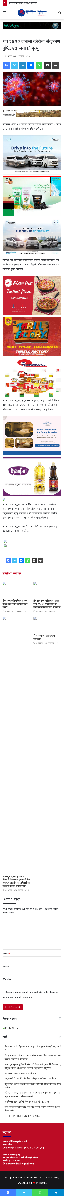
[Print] (55, 65)
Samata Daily (52, 1177)
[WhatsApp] (39, 65)
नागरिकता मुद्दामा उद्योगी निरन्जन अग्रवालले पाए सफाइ (27, 1101)
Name (6, 953)
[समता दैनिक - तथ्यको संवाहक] (32, 13)
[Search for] (59, 14)
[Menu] (4, 14)
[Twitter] (14, 65)
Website (7, 979)
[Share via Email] (47, 65)
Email (6, 966)
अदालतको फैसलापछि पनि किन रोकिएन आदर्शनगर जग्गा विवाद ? (31, 1078)
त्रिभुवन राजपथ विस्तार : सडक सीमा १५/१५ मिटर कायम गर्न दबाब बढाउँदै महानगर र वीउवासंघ (46, 604)
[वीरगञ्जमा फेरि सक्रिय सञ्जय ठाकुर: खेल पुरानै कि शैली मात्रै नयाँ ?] (17, 590)
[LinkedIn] (22, 65)
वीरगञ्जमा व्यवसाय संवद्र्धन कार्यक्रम (23, 3)
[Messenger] (30, 65)
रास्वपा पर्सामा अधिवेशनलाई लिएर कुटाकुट (22, 1116)
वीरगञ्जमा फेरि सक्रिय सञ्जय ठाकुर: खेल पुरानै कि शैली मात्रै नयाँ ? (15, 604)
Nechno (43, 1183)
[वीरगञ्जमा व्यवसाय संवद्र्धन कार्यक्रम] (47, 624)
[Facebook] (6, 65)
